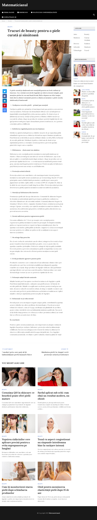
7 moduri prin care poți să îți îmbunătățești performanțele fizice (17, 353)
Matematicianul (15, 5)
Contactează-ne (9, 17)
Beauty (10, 26)
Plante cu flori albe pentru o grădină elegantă (88, 94)
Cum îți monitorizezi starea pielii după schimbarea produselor (17, 490)
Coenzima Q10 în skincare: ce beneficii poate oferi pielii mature (18, 395)
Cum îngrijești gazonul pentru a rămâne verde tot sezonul (88, 115)
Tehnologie (78, 50)
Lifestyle (77, 47)
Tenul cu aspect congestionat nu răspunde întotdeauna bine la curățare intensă (54, 442)
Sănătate (87, 47)
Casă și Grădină (86, 89)
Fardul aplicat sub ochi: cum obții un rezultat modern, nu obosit (53, 395)
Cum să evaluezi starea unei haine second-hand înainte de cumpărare (83, 83)
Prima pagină (8, 12)
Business (77, 38)
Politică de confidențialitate (44, 12)
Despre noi (23, 12)
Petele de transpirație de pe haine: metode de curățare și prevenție (88, 138)
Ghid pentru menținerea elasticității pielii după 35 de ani (53, 490)
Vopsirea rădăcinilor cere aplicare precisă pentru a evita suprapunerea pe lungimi (16, 444)
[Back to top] (91, 514)
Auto (75, 34)
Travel (86, 50)
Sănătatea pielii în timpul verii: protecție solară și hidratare (55, 353)
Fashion (87, 44)
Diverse (76, 44)
